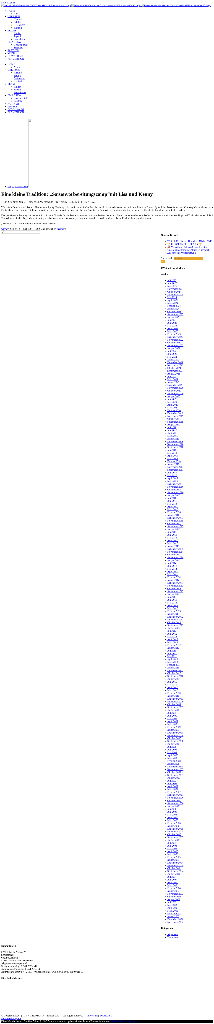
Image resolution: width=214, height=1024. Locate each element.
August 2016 (173, 495)
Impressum (92, 1015)
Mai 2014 (172, 568)
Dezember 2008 (175, 732)
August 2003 (173, 899)
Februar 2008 (174, 761)
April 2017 (172, 478)
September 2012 (175, 625)
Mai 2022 (172, 356)
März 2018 (172, 458)
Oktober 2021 (174, 368)
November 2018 (175, 444)
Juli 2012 (171, 631)
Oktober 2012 (174, 622)
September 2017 (175, 469)
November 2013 (175, 585)
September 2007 (175, 775)
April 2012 (172, 639)
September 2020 (175, 393)
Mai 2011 (172, 656)
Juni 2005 (172, 845)
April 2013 (172, 605)
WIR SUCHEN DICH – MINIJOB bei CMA (190, 241)
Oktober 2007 (174, 772)
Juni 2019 (172, 430)
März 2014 (172, 574)
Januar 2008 (173, 763)
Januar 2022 (173, 359)
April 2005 (172, 851)
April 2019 (172, 433)
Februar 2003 (174, 913)
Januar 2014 (173, 580)
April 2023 (172, 328)
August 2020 (173, 396)
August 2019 (173, 424)
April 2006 (172, 817)
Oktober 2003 (174, 896)
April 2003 (172, 908)
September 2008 (175, 741)
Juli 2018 (171, 450)
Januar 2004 (173, 891)
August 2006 (173, 806)
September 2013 (175, 591)
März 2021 (172, 379)
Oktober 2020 (174, 390)
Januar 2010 (173, 696)
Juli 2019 (171, 427)
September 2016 (175, 492)
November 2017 (175, 467)
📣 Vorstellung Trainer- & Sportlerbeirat (187, 247)
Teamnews (172, 937)
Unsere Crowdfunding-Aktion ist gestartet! (188, 250)
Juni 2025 (172, 283)
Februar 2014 (174, 577)
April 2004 (172, 882)
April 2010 (172, 687)
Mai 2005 (172, 848)
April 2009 (172, 721)
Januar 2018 (173, 464)
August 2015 (173, 529)
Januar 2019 (173, 438)
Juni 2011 (172, 653)
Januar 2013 (173, 614)
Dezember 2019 (175, 413)
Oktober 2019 (174, 419)
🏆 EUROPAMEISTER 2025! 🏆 (184, 244)
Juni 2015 (172, 534)
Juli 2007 (171, 780)
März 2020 (172, 407)
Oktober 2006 (174, 800)
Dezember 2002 (175, 919)
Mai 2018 (172, 452)
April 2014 (172, 571)
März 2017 (172, 481)
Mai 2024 (172, 297)
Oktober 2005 (174, 834)
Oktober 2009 (174, 704)
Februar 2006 (174, 823)
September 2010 (175, 676)
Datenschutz (106, 1015)
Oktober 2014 (174, 554)
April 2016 (172, 506)
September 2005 (175, 837)
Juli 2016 (171, 498)
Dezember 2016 (175, 484)
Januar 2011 (173, 667)
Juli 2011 (171, 650)
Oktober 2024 (174, 291)
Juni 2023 (172, 322)
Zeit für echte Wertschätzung (181, 252)
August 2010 (173, 679)
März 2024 (172, 303)
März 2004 (172, 885)
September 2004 (175, 871)
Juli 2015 (171, 532)
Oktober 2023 (174, 311)
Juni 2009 (172, 715)
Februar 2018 (174, 461)
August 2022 (173, 348)
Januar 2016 (173, 515)
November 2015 (175, 520)
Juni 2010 (172, 681)
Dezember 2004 (175, 862)
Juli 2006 (171, 809)
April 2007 (172, 786)
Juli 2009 (171, 713)
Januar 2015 (173, 546)
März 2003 (172, 910)
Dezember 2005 (175, 828)
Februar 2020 (174, 410)
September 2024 (175, 294)
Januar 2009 (173, 729)
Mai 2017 (172, 475)
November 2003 (175, 893)
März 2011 (172, 662)
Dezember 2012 (175, 616)
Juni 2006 (172, 811)
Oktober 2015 (174, 523)
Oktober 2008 (174, 738)
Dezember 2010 (175, 670)
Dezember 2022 (175, 337)
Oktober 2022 (174, 342)
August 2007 (173, 778)
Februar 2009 (174, 727)
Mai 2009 (172, 718)
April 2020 (172, 404)
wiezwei (5, 229)
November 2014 (175, 551)
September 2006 (175, 803)
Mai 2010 (172, 684)
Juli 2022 (171, 351)
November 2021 (175, 365)
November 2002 (175, 922)
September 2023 (175, 314)
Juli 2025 (171, 280)
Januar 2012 (173, 647)
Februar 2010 (174, 693)
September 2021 (175, 370)
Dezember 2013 (175, 582)
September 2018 (175, 447)
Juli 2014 (171, 563)
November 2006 (175, 797)
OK (111, 1021)
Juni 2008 (172, 749)
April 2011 (172, 659)
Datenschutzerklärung (124, 1021)
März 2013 (172, 608)
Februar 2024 (174, 305)
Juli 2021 (171, 376)
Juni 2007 (172, 783)
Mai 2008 (172, 752)
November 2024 (175, 289)
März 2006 (172, 820)
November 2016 (175, 486)
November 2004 (175, 865)
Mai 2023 (172, 325)
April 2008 (172, 755)
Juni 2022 (172, 354)
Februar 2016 (174, 512)
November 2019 (175, 416)
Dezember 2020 (175, 385)
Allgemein (60, 229)
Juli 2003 (171, 902)
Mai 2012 (172, 636)
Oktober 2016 (174, 489)
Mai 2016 (172, 503)
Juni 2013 (172, 599)
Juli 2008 (171, 746)
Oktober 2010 (174, 673)
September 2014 (175, 557)
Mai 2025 (172, 286)
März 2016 (172, 509)
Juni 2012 (172, 633)
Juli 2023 (171, 320)
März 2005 (172, 854)
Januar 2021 (173, 382)
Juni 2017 (172, 472)
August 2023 (173, 317)
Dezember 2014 (175, 549)
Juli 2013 (171, 597)
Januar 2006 (173, 826)
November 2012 (175, 619)
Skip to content (8, 2)
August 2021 (173, 373)
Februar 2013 (174, 611)
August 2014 (173, 560)
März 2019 (172, 436)
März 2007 (172, 789)
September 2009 (175, 707)
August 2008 (173, 744)
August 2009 (173, 710)
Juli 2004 (171, 876)
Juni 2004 (172, 879)
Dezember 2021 (175, 362)
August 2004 (173, 874)
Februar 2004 (174, 888)
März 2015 (172, 543)
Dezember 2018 (175, 441)
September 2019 (175, 421)
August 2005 (173, 840)
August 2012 (173, 628)
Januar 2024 (173, 308)
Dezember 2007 (175, 766)
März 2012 (172, 642)
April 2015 (172, 540)
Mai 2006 (172, 814)
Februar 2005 (174, 857)
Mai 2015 (172, 537)
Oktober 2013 (174, 588)
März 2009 (172, 724)
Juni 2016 (172, 501)
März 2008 (172, 758)
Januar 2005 (173, 859)
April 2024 (172, 300)
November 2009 (175, 701)
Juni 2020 (172, 399)
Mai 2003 (172, 905)
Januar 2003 (173, 916)
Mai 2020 (172, 402)
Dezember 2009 (175, 698)
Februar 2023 (174, 334)
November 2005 (175, 831)
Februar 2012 (174, 645)
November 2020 (175, 387)
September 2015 (175, 526)
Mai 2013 (172, 602)
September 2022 (175, 345)
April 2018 (172, 455)
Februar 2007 (174, 792)
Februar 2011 (173, 664)
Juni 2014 (172, 566)
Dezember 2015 (175, 517)
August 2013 (173, 594)
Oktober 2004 (174, 868)
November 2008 (175, 735)
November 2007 (175, 769)
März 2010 (172, 690)
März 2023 (172, 331)
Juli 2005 (171, 843)
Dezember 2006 (175, 794)
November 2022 (175, 339)
